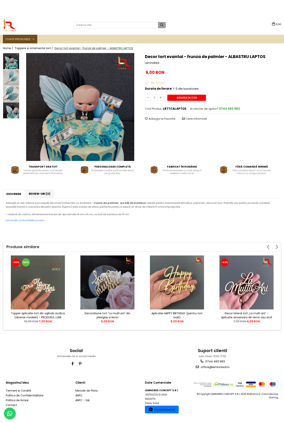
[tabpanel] (80, 107)
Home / (8, 48)
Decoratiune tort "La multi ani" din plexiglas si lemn (107, 315)
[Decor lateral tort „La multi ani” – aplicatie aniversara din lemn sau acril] (246, 282)
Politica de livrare (17, 400)
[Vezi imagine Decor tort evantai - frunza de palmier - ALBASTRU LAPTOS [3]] (11, 110)
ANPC (78, 395)
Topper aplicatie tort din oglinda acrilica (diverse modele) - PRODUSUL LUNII (38, 315)
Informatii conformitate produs (25, 220)
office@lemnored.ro (215, 367)
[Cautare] (162, 25)
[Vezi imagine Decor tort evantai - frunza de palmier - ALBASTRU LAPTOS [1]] (11, 78)
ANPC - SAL (82, 400)
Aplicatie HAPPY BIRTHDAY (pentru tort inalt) (176, 315)
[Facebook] (72, 363)
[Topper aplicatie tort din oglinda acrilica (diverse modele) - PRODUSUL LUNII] (38, 282)
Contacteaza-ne (164, 409)
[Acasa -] (22, 25)
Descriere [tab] (13, 194)
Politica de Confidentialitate (24, 395)
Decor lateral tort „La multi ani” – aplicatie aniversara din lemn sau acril (246, 315)
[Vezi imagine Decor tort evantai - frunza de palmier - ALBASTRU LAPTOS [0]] (11, 61)
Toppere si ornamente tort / (34, 48)
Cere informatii (196, 119)
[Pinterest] (80, 363)
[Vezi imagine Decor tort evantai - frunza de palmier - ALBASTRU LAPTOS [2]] (11, 94)
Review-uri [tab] (39, 194)
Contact (11, 405)
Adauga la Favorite (161, 119)
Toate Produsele (18, 39)
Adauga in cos (187, 97)
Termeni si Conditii (18, 391)
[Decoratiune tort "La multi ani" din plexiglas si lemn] (107, 282)
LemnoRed (152, 63)
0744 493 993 (215, 361)
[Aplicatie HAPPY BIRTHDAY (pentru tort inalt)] (177, 282)
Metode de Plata (86, 391)
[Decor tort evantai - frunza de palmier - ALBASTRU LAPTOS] (80, 107)
